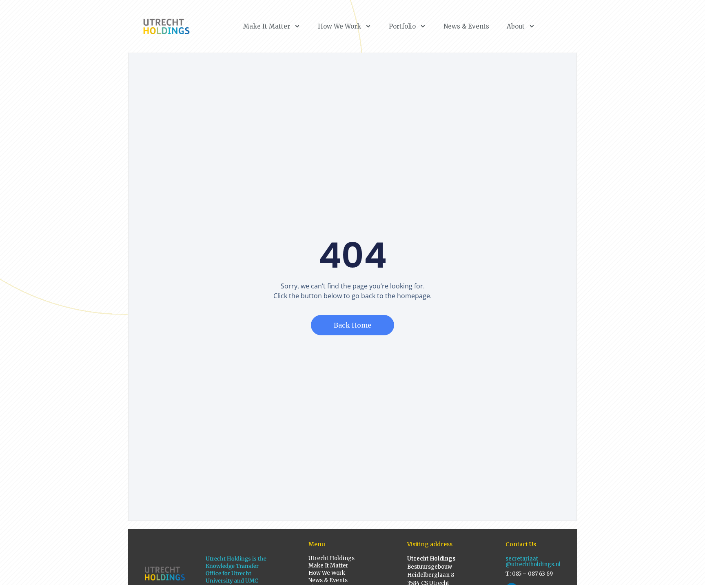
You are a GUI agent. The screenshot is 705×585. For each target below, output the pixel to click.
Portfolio (402, 26)
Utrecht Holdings (331, 558)
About (516, 26)
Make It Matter (266, 26)
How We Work (339, 26)
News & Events (466, 26)
